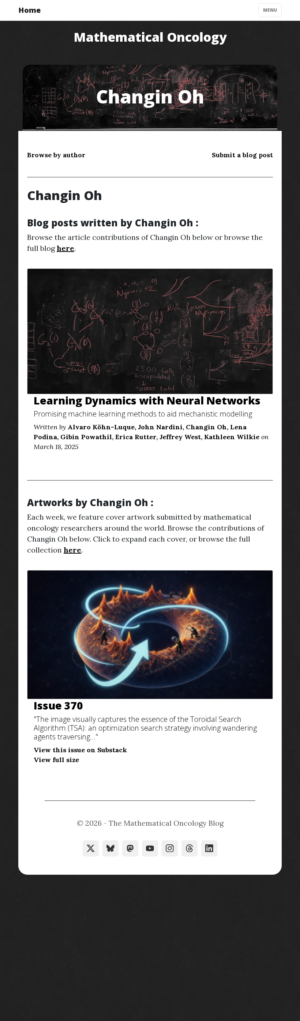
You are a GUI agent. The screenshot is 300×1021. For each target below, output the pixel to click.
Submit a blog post (242, 155)
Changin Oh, (207, 427)
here (65, 248)
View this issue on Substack (80, 750)
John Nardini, (161, 427)
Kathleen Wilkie (231, 437)
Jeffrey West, (181, 437)
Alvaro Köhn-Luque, (102, 427)
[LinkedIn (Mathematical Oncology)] (209, 848)
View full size (56, 760)
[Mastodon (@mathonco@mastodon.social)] (130, 848)
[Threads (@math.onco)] (189, 848)
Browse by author (56, 155)
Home (29, 10)
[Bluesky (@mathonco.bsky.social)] (110, 848)
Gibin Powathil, (86, 437)
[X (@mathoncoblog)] (91, 848)
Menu (270, 10)
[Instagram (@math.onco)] (170, 848)
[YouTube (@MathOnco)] (150, 848)
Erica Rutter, (136, 437)
